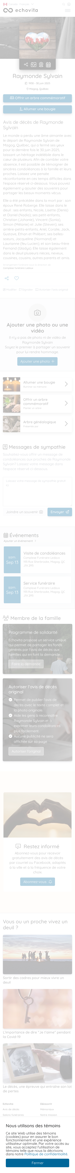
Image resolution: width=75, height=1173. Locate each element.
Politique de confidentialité (45, 1154)
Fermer (38, 1163)
